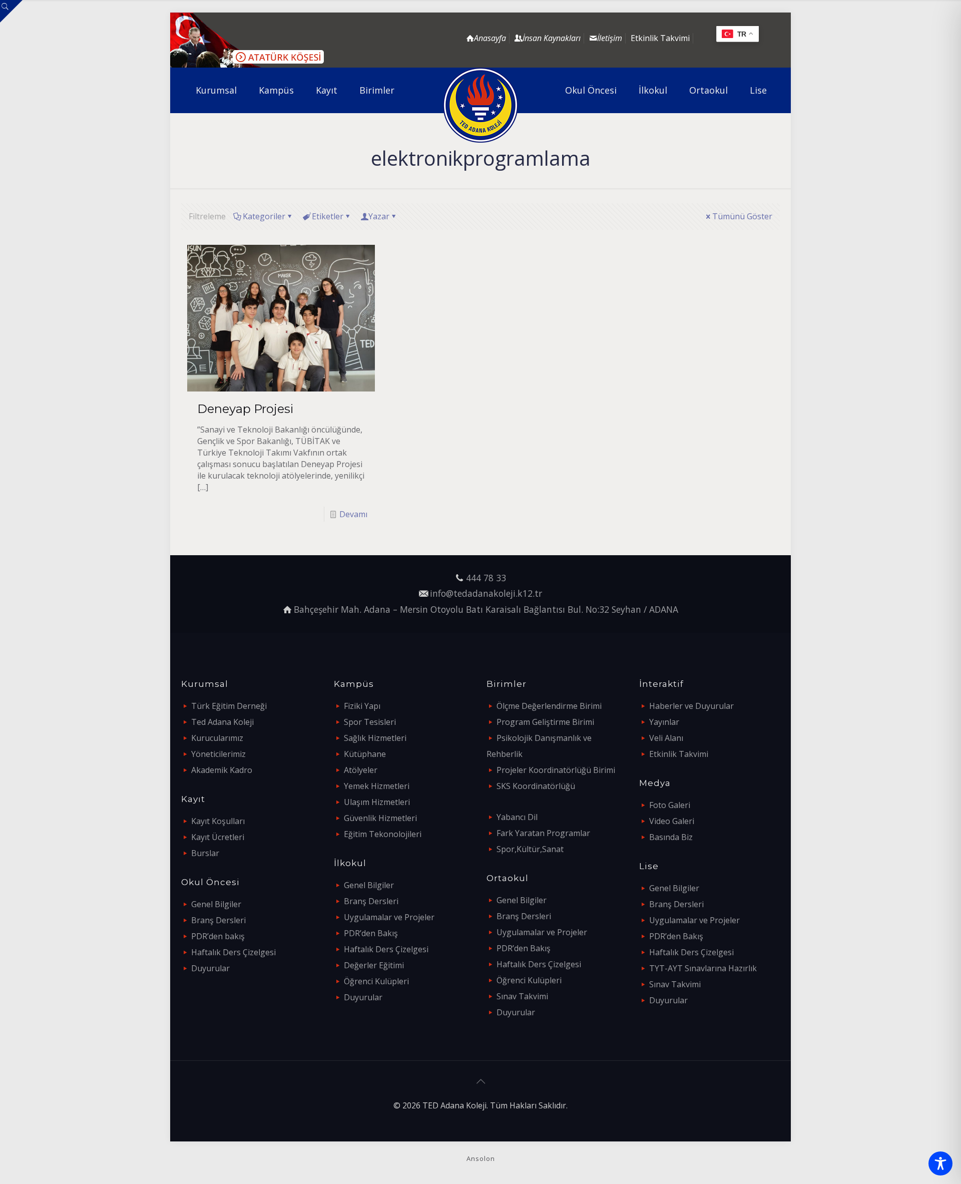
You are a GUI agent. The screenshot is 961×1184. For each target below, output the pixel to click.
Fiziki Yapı (362, 705)
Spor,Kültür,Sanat (530, 849)
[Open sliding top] (11, 11)
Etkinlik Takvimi (660, 38)
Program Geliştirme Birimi (545, 721)
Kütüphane (365, 753)
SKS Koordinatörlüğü (536, 786)
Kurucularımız (217, 737)
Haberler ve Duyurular (691, 705)
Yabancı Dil (517, 817)
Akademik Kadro (221, 769)
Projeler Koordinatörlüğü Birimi (556, 769)
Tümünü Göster (742, 216)
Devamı (353, 514)
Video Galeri (671, 821)
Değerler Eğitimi (374, 965)
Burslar (205, 853)
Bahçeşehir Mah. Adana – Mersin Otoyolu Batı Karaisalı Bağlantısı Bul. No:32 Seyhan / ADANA (486, 609)
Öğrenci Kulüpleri (376, 981)
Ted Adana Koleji (222, 721)
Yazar (378, 216)
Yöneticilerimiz (218, 753)
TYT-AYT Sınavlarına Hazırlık (703, 968)
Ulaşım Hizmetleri (377, 802)
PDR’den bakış (218, 936)
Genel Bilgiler (216, 904)
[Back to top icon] (480, 1081)
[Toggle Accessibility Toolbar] (940, 1163)
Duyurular (210, 968)
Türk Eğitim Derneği (229, 705)
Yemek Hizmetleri (376, 786)
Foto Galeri (669, 805)
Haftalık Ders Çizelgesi (233, 952)
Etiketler (327, 216)
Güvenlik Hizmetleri (380, 818)
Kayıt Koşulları (218, 821)
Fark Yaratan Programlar (543, 833)
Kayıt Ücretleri (217, 837)
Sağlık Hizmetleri (375, 737)
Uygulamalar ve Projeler (389, 917)
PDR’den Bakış (371, 933)
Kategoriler (264, 216)
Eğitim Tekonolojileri (382, 834)
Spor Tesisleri (370, 721)
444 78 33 (486, 578)
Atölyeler (360, 769)
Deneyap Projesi (245, 409)
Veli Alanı (666, 737)
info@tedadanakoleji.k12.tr (486, 593)
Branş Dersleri (218, 920)
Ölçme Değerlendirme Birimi (549, 705)
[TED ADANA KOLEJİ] (480, 105)
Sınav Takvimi (522, 996)
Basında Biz (671, 837)
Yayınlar (664, 721)
